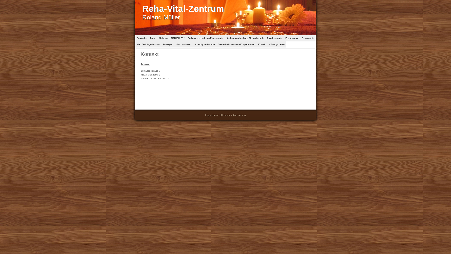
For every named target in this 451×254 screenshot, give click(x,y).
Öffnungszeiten (277, 44)
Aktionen (163, 38)
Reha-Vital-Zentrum (183, 9)
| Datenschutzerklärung (233, 115)
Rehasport (168, 44)
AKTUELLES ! (178, 38)
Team (152, 38)
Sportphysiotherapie (204, 44)
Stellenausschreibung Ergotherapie (205, 38)
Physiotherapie (274, 38)
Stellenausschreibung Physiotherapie (245, 38)
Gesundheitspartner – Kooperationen (236, 44)
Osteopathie (308, 38)
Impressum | (212, 115)
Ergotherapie (291, 38)
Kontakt (262, 44)
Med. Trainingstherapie (148, 44)
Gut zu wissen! (184, 44)
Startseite (142, 38)
